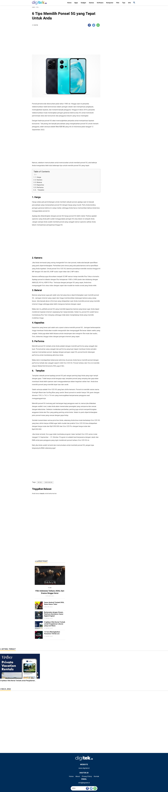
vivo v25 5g (48, 482)
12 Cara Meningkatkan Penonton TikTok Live (52, 633)
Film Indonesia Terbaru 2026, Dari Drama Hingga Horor (49, 592)
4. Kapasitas (39, 185)
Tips (123, 3)
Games (91, 3)
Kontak (96, 776)
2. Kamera (38, 180)
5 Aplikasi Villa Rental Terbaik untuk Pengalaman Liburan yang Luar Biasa (54, 624)
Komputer (109, 3)
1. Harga (38, 177)
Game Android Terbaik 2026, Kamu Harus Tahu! (54, 603)
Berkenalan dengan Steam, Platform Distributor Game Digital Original (53, 614)
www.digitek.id (84, 768)
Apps (76, 3)
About (77, 776)
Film (117, 3)
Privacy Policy (87, 776)
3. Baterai (38, 182)
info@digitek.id (84, 783)
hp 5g (40, 482)
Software (100, 3)
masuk (42, 493)
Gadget (83, 3)
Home (69, 3)
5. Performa (39, 187)
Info (129, 3)
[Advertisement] (66, 41)
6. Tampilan (39, 190)
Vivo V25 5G (60, 127)
